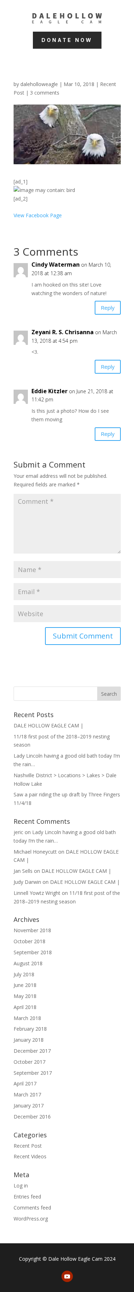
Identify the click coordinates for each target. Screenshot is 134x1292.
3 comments (44, 92)
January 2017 (29, 1105)
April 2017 (25, 1083)
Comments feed (32, 1207)
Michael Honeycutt (35, 851)
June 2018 (25, 985)
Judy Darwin (27, 882)
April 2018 (25, 1007)
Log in (21, 1185)
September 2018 (33, 952)
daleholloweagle (39, 84)
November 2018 (32, 930)
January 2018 (29, 1039)
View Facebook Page (38, 215)
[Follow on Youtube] (67, 1276)
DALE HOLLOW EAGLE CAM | (48, 725)
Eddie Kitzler (49, 391)
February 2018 (30, 1028)
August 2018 (28, 963)
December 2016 (32, 1116)
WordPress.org (31, 1218)
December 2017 (32, 1050)
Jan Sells (23, 870)
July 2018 (24, 974)
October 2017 (29, 1061)
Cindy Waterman (55, 264)
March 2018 (27, 1018)
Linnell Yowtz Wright (37, 893)
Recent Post (28, 1145)
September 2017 (33, 1072)
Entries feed (27, 1196)
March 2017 (27, 1094)
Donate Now (67, 40)
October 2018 (29, 941)
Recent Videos (30, 1156)
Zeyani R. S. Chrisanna (62, 332)
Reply (108, 307)
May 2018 (25, 996)
